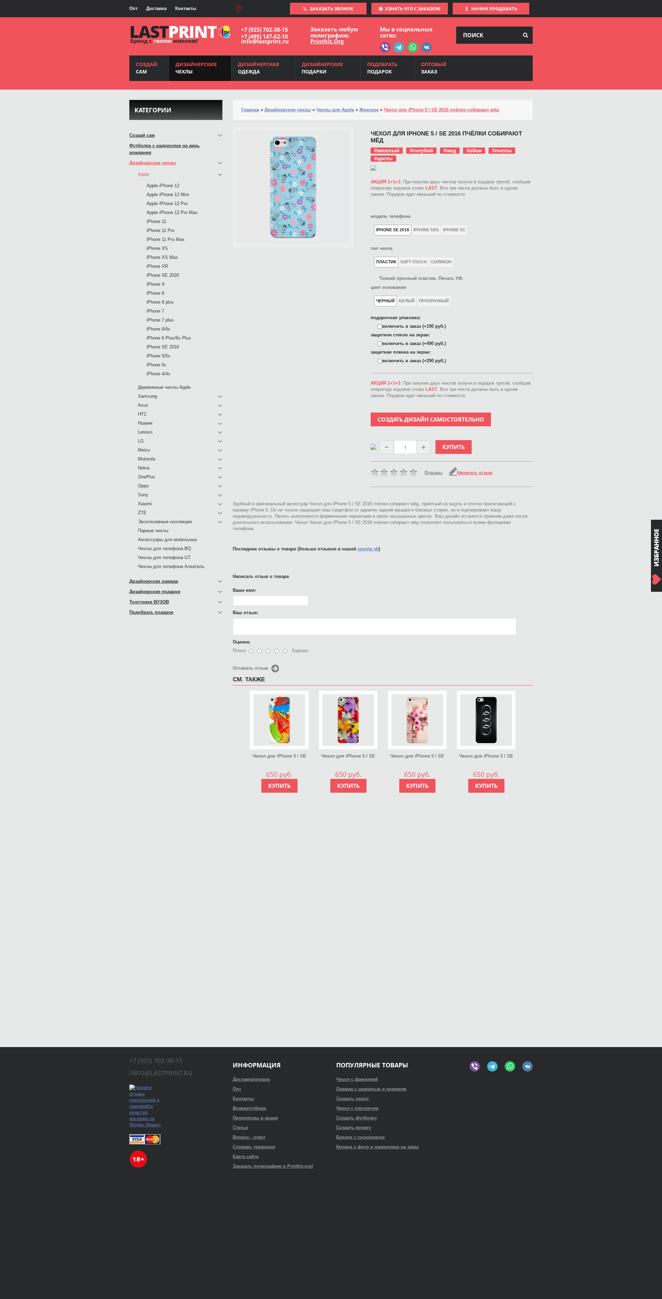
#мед (449, 150)
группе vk (368, 548)
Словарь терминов (254, 1146)
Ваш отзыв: (245, 612)
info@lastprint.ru (265, 41)
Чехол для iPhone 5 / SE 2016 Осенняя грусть (348, 756)
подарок (382, 68)
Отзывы (433, 472)
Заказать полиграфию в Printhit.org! (273, 1166)
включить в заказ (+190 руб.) (414, 326)
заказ (434, 68)
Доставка (156, 8)
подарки (322, 68)
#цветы (383, 158)
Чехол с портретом (357, 1108)
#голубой (421, 150)
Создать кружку (353, 1127)
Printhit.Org (327, 41)
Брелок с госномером (360, 1137)
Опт (133, 8)
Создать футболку (356, 1117)
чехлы (196, 68)
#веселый (386, 150)
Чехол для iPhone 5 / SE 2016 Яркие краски (279, 756)
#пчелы (502, 150)
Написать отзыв (474, 472)
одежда (258, 68)
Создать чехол (352, 1098)
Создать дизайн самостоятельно (431, 419)
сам (146, 68)
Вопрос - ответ (249, 1137)
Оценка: (241, 642)
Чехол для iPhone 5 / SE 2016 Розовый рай (417, 756)
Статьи (240, 1127)
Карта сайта (246, 1156)
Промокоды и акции (255, 1117)
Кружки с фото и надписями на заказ (377, 1146)
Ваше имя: (244, 590)
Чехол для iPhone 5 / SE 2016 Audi (486, 756)
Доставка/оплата (251, 1079)
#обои (474, 150)
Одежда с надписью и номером (371, 1089)
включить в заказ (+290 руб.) (414, 360)
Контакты (185, 8)
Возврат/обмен (249, 1108)
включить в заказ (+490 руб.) (414, 343)
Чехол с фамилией (357, 1079)
